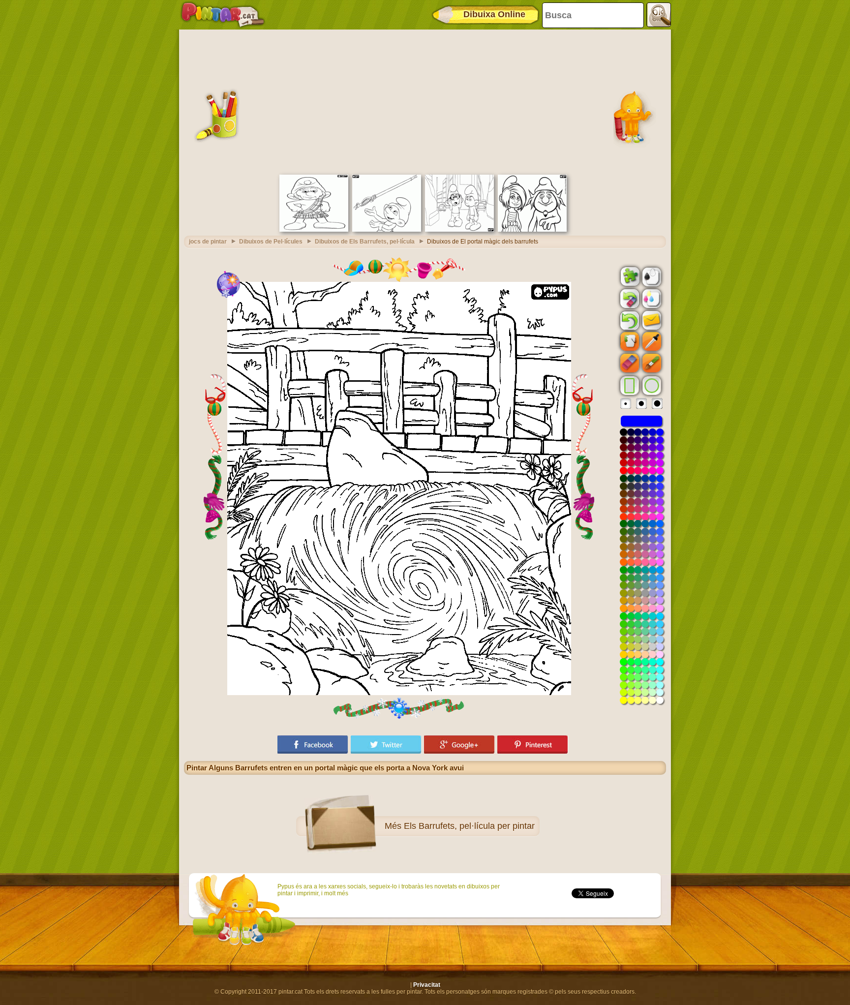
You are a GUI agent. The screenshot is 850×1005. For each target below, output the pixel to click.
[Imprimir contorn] (650, 276)
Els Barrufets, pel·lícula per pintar (469, 826)
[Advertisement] (425, 101)
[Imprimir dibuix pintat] (650, 298)
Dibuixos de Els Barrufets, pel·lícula (365, 241)
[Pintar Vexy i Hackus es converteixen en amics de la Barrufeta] (532, 229)
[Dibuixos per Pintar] (223, 15)
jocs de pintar (208, 241)
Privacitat (426, 984)
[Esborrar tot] (628, 298)
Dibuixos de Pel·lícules (271, 241)
